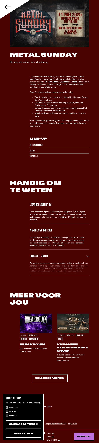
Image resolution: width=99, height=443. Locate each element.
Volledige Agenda (49, 378)
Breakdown (32, 344)
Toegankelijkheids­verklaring (56, 424)
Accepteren (23, 433)
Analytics (12, 411)
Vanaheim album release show (72, 347)
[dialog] (23, 417)
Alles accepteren (23, 424)
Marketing (13, 415)
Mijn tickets (72, 424)
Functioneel (13, 407)
